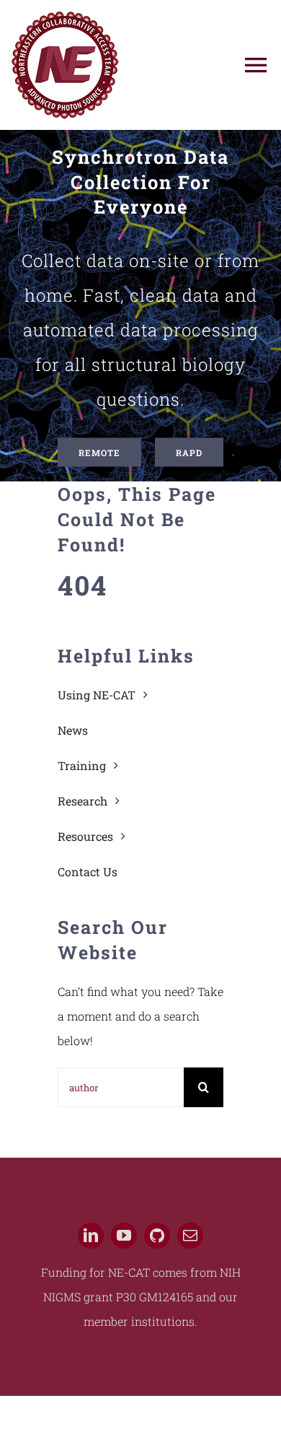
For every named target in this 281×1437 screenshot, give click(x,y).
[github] (157, 1236)
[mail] (190, 1236)
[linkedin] (91, 1236)
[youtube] (124, 1236)
